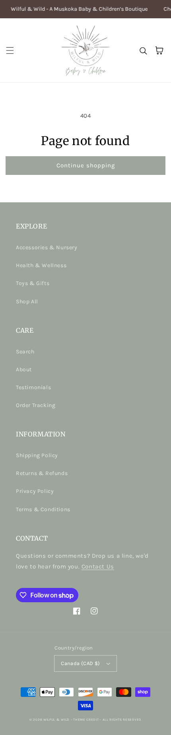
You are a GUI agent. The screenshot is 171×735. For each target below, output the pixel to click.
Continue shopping (85, 165)
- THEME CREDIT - (87, 719)
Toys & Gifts (32, 283)
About (24, 369)
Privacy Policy (35, 491)
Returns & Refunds (42, 473)
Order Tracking (35, 405)
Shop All (27, 301)
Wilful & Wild (56, 719)
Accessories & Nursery (47, 247)
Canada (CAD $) (80, 663)
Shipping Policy (37, 455)
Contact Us (98, 566)
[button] (10, 50)
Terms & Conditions (43, 509)
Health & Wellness (41, 265)
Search (25, 351)
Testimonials (33, 387)
